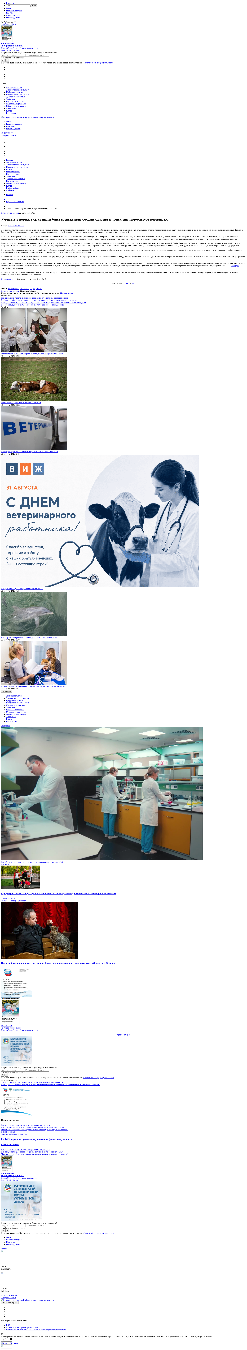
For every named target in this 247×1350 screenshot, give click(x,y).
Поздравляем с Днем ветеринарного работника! (22, 588)
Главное (9, 160)
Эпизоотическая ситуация (17, 90)
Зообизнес (10, 99)
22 (3, 1231)
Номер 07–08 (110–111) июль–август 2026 (19, 48)
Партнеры (10, 13)
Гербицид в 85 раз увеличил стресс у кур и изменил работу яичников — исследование (39, 300)
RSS (8, 1325)
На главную (6, 691)
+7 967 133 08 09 (8, 133)
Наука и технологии (15, 201)
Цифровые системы (15, 92)
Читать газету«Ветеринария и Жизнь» (12, 44)
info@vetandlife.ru (8, 24)
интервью (5, 726)
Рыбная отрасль (13, 172)
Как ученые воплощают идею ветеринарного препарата (25, 1125)
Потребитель (11, 181)
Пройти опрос (66, 293)
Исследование (7, 279)
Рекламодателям (13, 17)
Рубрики (10, 3)
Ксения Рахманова (16, 225)
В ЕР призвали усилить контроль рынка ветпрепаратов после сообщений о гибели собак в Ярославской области (50, 1085)
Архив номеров (13, 15)
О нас (8, 8)
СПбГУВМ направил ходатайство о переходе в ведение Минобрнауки (32, 1082)
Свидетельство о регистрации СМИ (22, 1327)
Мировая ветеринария (16, 104)
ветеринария (13, 288)
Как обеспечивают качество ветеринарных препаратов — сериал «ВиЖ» (33, 862)
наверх (4, 1249)
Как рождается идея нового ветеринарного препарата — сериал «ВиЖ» (33, 1127)
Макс (127, 283)
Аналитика (11, 108)
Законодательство (14, 87)
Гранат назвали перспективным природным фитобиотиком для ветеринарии (34, 298)
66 (6, 1075)
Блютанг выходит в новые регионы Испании (21, 403)
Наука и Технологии (15, 101)
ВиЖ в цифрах (12, 188)
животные (24, 288)
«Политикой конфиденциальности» (98, 63)
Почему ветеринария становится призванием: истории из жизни (29, 451)
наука (32, 288)
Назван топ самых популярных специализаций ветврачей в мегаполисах (33, 686)
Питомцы (5, 864)
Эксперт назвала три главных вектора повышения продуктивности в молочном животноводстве (43, 302)
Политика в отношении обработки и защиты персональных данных (36, 1330)
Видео (9, 111)
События (10, 190)
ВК (133, 283)
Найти (34, 6)
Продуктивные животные (17, 94)
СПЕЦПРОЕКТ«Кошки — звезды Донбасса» (14, 899)
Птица (9, 169)
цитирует (235, 266)
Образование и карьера (16, 106)
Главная (9, 195)
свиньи (39, 288)
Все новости (11, 113)
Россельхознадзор (14, 10)
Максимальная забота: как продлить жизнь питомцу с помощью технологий (34, 1130)
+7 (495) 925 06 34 (9, 1295)
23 (3, 60)
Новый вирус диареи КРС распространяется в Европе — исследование (32, 305)
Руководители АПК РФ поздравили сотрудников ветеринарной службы (32, 354)
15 (7, 60)
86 (7, 1231)
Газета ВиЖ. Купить (10, 50)
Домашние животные (15, 97)
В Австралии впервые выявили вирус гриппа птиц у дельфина (29, 637)
